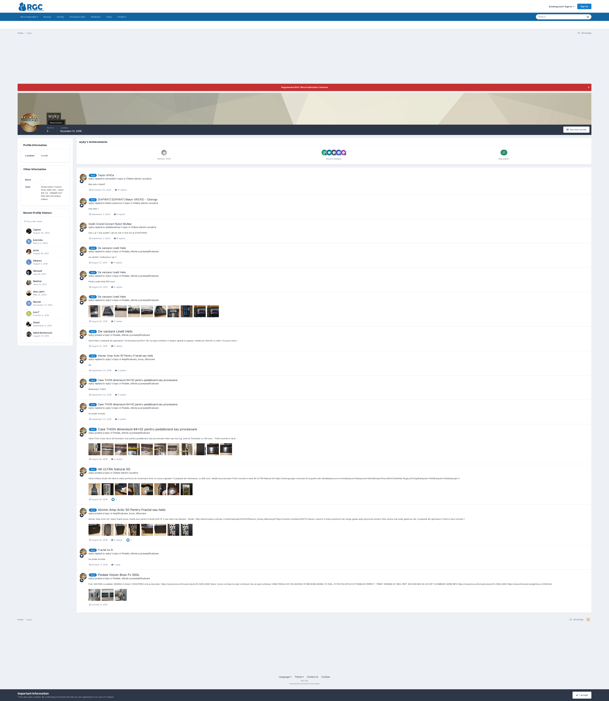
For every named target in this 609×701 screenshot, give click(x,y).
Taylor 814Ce (106, 175)
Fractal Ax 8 (105, 549)
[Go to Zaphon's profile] (29, 231)
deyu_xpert (38, 291)
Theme (299, 676)
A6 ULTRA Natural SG (114, 469)
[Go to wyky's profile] (83, 177)
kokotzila (38, 240)
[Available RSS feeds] (588, 619)
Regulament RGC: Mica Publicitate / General (304, 87)
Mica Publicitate (28, 17)
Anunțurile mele (77, 17)
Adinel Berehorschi (42, 333)
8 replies (120, 238)
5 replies (117, 262)
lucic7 (36, 312)
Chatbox (122, 17)
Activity (60, 17)
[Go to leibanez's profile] (29, 262)
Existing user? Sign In (561, 6)
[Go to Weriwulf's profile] (29, 272)
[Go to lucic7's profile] (29, 313)
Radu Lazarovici (113, 203)
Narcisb (37, 302)
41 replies (122, 190)
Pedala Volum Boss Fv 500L (119, 575)
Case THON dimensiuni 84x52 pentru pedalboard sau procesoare (137, 380)
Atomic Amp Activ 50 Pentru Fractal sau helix (125, 355)
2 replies (121, 370)
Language (284, 676)
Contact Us (312, 676)
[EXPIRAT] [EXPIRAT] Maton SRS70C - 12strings (127, 199)
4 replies (120, 214)
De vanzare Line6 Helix (112, 248)
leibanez (37, 260)
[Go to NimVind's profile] (29, 282)
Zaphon (37, 229)
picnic (36, 250)
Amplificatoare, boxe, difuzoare (138, 359)
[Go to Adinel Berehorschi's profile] (29, 334)
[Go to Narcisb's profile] (29, 303)
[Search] (587, 16)
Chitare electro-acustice (138, 178)
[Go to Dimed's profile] (29, 324)
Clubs (109, 17)
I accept (583, 695)
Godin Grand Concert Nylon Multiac (110, 223)
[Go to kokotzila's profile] (29, 241)
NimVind (37, 281)
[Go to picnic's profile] (29, 251)
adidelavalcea (112, 227)
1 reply (116, 564)
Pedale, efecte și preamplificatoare (140, 251)
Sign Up (584, 6)
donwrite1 (110, 178)
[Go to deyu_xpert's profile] (29, 293)
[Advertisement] (75, 61)
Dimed (36, 322)
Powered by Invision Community (304, 683)
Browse (47, 17)
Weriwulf (37, 271)
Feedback (96, 17)
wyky (91, 178)
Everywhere (574, 17)
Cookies (325, 676)
